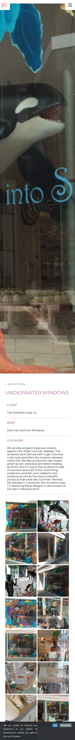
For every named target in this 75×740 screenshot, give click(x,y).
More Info (65, 725)
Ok (55, 725)
